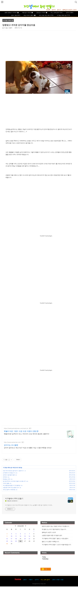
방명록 (48, 9)
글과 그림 (15, 15)
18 (16, 538)
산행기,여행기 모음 (57, 579)
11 (16, 536)
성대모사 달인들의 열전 (9, 475)
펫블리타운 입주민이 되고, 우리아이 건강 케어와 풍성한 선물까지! (26, 434)
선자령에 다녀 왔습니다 (9, 472)
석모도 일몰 (6, 483)
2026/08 (20, 526)
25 (16, 541)
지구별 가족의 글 (63, 15)
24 (11, 541)
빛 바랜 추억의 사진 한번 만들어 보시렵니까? (14, 481)
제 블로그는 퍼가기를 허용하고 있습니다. (54, 529)
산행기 (25, 579)
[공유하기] (9, 459)
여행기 (31, 579)
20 (25, 538)
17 (11, 538)
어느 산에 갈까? (56, 12)
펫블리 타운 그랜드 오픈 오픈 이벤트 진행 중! (21, 431)
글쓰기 (59, 9)
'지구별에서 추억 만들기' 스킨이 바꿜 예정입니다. (56, 544)
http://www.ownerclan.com (12, 442)
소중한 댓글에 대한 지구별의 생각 (52, 535)
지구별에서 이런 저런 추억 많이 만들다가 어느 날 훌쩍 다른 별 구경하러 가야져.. (29, 505)
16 (7, 538)
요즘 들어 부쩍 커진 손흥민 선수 (11, 487)
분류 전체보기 (11, 12)
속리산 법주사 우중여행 (9, 489)
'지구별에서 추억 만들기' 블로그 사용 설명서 (55, 538)
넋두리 (69, 12)
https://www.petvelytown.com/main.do (16, 428)
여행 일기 (26, 12)
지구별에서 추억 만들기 (14, 498)
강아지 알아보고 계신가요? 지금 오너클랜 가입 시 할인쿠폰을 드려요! (27, 448)
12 (20, 536)
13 (25, 536)
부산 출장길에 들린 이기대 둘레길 (11, 485)
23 (7, 541)
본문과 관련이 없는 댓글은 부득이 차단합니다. (55, 526)
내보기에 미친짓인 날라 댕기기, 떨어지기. (13, 470)
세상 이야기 (28, 15)
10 (11, 536)
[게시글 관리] (11, 459)
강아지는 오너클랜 (11, 445)
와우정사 (5, 477)
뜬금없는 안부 (6, 479)
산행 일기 (40, 12)
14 (29, 536)
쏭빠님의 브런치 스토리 (69, 9)
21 (29, 538)
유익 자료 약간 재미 (46, 15)
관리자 (54, 9)
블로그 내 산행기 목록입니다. (50, 541)
